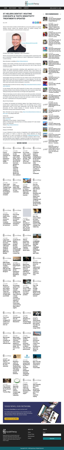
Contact (29, 438)
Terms (29, 432)
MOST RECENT (12, 8)
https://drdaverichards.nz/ (12, 124)
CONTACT (26, 8)
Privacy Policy (31, 434)
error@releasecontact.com (33, 135)
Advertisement (31, 436)
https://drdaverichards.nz (22, 61)
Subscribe (52, 438)
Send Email (8, 118)
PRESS (20, 8)
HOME (5, 8)
